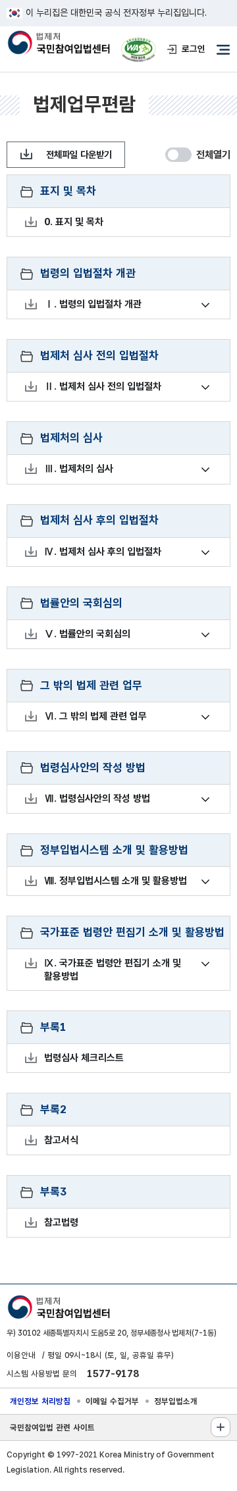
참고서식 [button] (61, 1140)
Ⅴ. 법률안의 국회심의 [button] (87, 634)
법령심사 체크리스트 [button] (84, 1058)
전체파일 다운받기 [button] (79, 154)
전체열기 (213, 154)
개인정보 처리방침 (40, 1401)
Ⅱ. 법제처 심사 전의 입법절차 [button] (103, 387)
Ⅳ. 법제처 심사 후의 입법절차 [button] (103, 552)
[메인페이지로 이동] (58, 43)
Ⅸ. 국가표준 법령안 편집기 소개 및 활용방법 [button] (117, 969)
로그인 (193, 48)
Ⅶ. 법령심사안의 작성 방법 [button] (97, 799)
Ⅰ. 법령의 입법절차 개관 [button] (93, 304)
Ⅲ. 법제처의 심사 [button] (79, 469)
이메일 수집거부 (112, 1401)
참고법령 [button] (61, 1223)
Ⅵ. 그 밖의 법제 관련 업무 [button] (95, 716)
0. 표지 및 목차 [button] (74, 222)
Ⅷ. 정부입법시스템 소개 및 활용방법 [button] (116, 881)
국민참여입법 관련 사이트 (52, 1427)
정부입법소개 (176, 1401)
